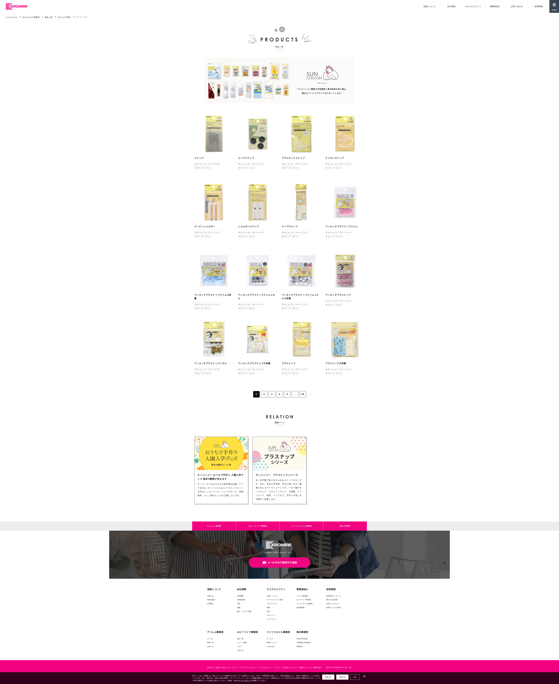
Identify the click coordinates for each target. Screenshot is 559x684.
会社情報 (451, 6)
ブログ (239, 646)
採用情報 (539, 6)
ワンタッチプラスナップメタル (210, 363)
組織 (238, 607)
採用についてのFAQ (333, 607)
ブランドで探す (64, 17)
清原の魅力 (211, 600)
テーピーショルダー (204, 226)
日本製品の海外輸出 (304, 642)
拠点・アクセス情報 (244, 611)
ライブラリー (271, 619)
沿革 (238, 603)
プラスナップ (289, 363)
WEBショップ (272, 642)
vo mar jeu (270, 646)
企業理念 (210, 603)
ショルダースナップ (248, 226)
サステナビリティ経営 (275, 600)
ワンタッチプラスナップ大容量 (254, 363)
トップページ (11, 17)
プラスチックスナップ (293, 158)
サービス (210, 639)
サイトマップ (233, 668)
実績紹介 (300, 646)
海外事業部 (301, 607)
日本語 (554, 10)
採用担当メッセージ (333, 596)
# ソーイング (214, 164)
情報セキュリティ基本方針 (310, 668)
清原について (429, 6)
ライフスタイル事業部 (305, 603)
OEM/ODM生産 (302, 639)
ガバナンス (271, 615)
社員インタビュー (332, 603)
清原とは (210, 596)
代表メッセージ (272, 596)
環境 (268, 607)
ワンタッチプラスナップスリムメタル (256, 297)
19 (302, 394)
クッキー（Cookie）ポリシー (286, 668)
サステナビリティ (473, 6)
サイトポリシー (266, 668)
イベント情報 (242, 642)
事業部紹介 (495, 6)
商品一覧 (48, 17)
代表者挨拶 (241, 600)
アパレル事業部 (302, 596)
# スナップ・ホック (203, 168)
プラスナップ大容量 (335, 363)
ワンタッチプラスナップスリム (341, 226)
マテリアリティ (272, 603)
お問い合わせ (517, 6)
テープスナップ (290, 226)
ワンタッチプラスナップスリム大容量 (212, 297)
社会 (268, 611)
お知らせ (210, 646)
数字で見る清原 (332, 600)
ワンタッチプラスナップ (338, 295)
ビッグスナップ (246, 158)
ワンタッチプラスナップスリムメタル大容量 (300, 297)
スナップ (199, 158)
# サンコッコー (201, 164)
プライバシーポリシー (249, 668)
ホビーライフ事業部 (31, 17)
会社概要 (240, 596)
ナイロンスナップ (334, 158)
